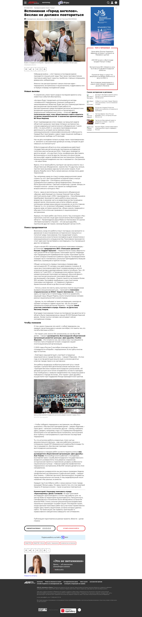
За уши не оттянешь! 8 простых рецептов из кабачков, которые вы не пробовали (106, 109)
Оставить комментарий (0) (71, 528)
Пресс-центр (84, 581)
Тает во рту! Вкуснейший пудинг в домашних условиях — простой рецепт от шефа (105, 122)
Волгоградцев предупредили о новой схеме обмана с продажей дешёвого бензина (102, 84)
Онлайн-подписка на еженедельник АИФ (49, 583)
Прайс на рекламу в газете (53, 581)
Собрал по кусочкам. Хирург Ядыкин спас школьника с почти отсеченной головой (106, 102)
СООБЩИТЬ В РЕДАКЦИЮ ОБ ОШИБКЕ (74, 583)
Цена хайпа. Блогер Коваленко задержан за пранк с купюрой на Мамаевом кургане (102, 53)
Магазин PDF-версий (96, 581)
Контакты (40, 581)
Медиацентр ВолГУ (30, 64)
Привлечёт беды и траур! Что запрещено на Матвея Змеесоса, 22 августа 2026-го (102, 76)
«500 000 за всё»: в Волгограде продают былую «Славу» (102, 61)
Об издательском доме (70, 581)
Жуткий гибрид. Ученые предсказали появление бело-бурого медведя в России (106, 128)
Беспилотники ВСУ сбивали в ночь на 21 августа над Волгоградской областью (102, 68)
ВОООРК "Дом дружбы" (41, 417)
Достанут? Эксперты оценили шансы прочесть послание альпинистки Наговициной (106, 96)
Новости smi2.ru (30, 576)
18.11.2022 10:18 (28, 8)
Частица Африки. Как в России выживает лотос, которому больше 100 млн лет (105, 115)
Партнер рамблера (53, 609)
